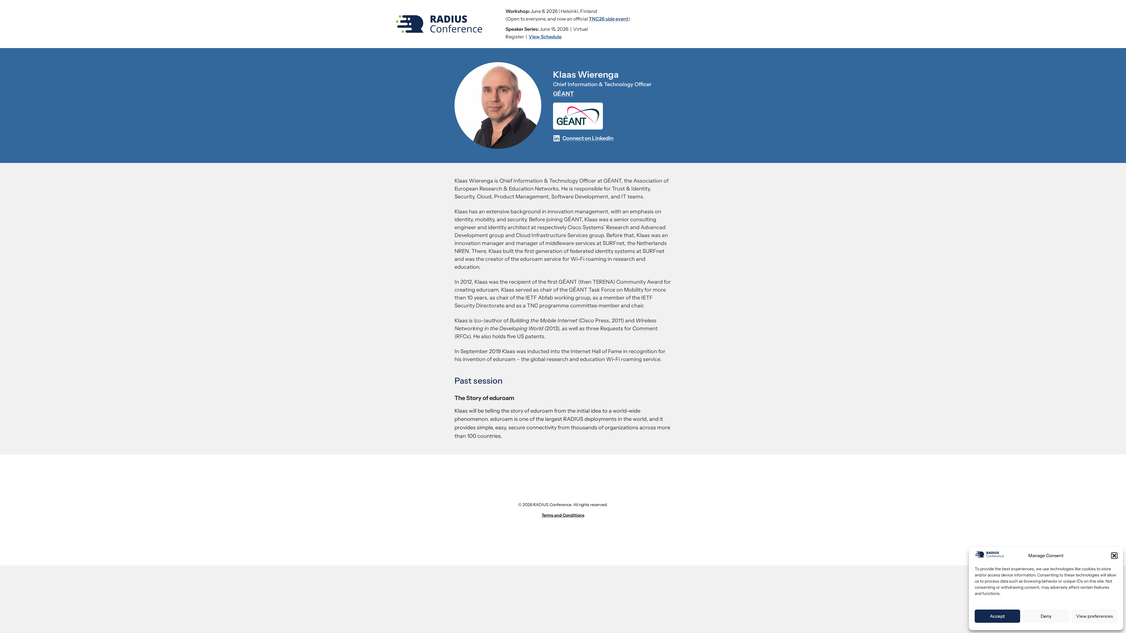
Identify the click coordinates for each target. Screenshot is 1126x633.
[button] (1114, 556)
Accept (997, 616)
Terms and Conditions (563, 515)
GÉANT (563, 93)
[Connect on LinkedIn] (556, 138)
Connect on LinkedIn (587, 138)
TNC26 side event (608, 19)
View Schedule (545, 37)
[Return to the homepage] (439, 24)
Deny (1046, 616)
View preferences (1094, 616)
